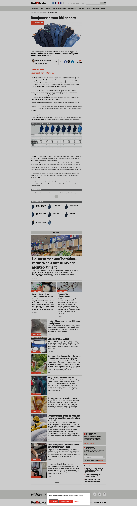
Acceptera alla (54, 501)
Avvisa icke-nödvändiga (66, 501)
